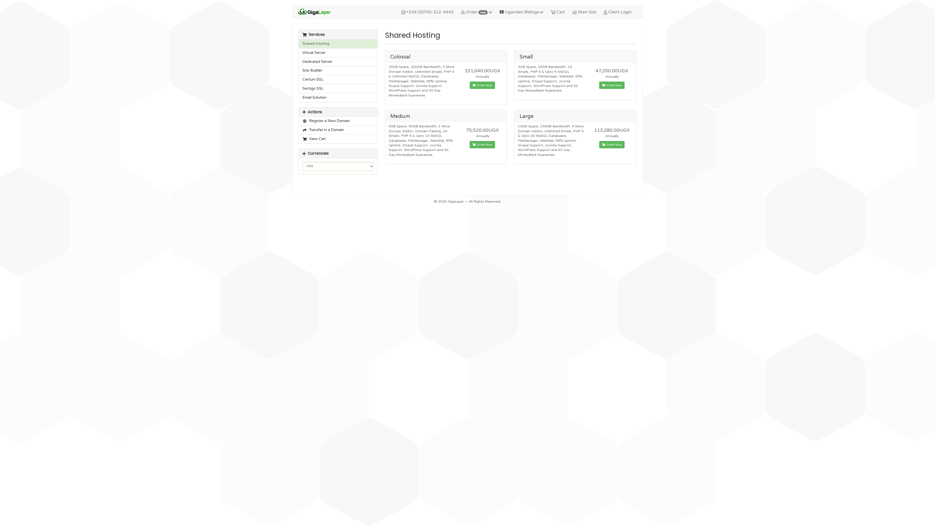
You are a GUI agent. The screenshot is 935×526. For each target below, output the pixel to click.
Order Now (484, 85)
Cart (560, 12)
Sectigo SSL (313, 88)
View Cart (316, 139)
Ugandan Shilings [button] (522, 12)
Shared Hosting (315, 43)
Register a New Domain (328, 121)
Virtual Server (314, 52)
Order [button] (475, 12)
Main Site (586, 12)
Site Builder (312, 70)
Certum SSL (312, 79)
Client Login (619, 12)
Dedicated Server (317, 61)
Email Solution (314, 97)
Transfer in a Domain (325, 130)
